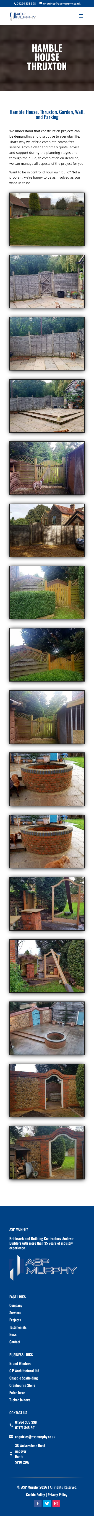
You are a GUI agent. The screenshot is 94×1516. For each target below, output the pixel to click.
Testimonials (17, 1327)
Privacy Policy (57, 1494)
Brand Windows (20, 1363)
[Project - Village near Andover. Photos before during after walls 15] (47, 1116)
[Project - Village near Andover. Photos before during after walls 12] (47, 930)
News (12, 1334)
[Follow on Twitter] (47, 1503)
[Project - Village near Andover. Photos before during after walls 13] (47, 992)
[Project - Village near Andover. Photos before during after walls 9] (47, 743)
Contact (14, 1341)
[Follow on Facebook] (38, 1503)
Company (15, 1305)
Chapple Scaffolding (23, 1378)
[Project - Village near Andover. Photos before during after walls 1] (47, 245)
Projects (15, 1320)
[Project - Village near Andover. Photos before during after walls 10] (47, 805)
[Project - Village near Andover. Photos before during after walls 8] (47, 681)
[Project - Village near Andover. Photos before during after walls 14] (47, 1054)
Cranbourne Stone (22, 1385)
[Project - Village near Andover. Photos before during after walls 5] (47, 494)
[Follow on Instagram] (56, 1503)
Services (15, 1312)
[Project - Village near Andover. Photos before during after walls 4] (47, 432)
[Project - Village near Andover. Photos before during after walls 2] (47, 308)
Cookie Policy (35, 1494)
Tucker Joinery (19, 1400)
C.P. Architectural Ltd (24, 1370)
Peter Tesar (17, 1392)
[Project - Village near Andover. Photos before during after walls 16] (47, 1179)
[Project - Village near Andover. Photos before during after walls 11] (47, 868)
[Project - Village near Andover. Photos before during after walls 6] (47, 556)
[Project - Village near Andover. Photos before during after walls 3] (47, 370)
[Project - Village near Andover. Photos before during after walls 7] (47, 619)
